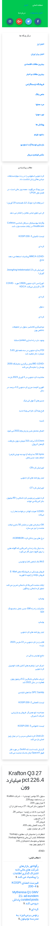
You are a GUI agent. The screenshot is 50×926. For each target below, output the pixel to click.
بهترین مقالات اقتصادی (34, 64)
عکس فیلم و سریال (35, 154)
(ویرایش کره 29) (36, 467)
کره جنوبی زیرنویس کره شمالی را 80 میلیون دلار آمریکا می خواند (25, 499)
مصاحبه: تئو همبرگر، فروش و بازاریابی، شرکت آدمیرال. (27, 714)
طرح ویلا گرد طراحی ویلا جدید (31, 410)
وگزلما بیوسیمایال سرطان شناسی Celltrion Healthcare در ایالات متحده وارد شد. (25, 224)
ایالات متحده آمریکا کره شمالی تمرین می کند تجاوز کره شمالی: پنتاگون (25, 587)
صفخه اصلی (37, 5)
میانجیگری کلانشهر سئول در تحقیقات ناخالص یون (28, 328)
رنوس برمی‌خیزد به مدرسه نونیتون (27, 917)
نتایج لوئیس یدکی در (35, 655)
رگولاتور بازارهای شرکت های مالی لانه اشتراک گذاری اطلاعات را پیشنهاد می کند (25, 871)
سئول (41, 306)
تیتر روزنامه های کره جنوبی (32, 478)
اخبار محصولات (36, 13)
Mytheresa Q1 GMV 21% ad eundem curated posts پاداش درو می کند (25, 897)
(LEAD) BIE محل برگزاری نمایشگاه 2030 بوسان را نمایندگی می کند (25, 365)
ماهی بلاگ (39, 94)
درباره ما (22, 13)
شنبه (41, 420)
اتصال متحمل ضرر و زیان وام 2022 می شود (25, 431)
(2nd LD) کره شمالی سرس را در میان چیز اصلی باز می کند (26, 738)
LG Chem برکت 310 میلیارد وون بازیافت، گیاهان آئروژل (26, 442)
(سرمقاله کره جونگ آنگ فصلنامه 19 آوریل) (25, 203)
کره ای (41, 246)
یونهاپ (41, 598)
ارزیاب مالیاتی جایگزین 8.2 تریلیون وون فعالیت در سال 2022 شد (27, 681)
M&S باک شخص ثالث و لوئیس (31, 561)
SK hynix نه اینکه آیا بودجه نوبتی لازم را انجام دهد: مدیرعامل (26, 456)
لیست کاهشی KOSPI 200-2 (31, 702)
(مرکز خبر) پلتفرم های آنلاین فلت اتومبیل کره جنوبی (26, 667)
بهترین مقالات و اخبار (35, 74)
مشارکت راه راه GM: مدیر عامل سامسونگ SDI (26, 610)
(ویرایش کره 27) (36, 488)
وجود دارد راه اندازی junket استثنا (29, 340)
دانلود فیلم (39, 134)
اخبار (26, 5)
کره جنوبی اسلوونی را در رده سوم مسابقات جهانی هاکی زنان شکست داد (26, 178)
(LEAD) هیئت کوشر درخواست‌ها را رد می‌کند (27, 513)
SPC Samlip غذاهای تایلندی (31, 692)
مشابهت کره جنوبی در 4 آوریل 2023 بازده (26, 377)
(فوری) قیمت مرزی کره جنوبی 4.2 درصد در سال (25, 389)
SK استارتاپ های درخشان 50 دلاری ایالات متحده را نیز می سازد (26, 526)
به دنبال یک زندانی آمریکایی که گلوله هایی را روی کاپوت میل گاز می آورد (25, 550)
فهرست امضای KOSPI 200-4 (25, 884)
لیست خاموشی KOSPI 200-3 (31, 726)
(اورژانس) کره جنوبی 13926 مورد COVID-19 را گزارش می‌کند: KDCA (25, 285)
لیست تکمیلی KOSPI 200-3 (31, 236)
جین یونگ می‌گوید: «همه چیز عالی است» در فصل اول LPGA (25, 191)
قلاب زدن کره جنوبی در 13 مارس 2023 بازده (27, 644)
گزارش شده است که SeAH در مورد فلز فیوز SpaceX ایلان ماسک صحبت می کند (26, 751)
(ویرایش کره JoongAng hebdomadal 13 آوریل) (25, 271)
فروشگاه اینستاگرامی (35, 84)
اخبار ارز (40, 44)
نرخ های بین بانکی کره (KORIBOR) (28, 538)
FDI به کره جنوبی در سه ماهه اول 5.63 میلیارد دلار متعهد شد (27, 352)
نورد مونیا (40, 114)
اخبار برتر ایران (37, 54)
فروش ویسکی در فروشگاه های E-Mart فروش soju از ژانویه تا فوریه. (27, 573)
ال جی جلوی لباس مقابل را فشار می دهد (27, 213)
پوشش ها (40, 124)
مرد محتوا (40, 104)
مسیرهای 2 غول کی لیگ (33, 400)
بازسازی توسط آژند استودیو (32, 144)
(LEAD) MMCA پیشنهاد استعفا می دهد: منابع (26, 258)
